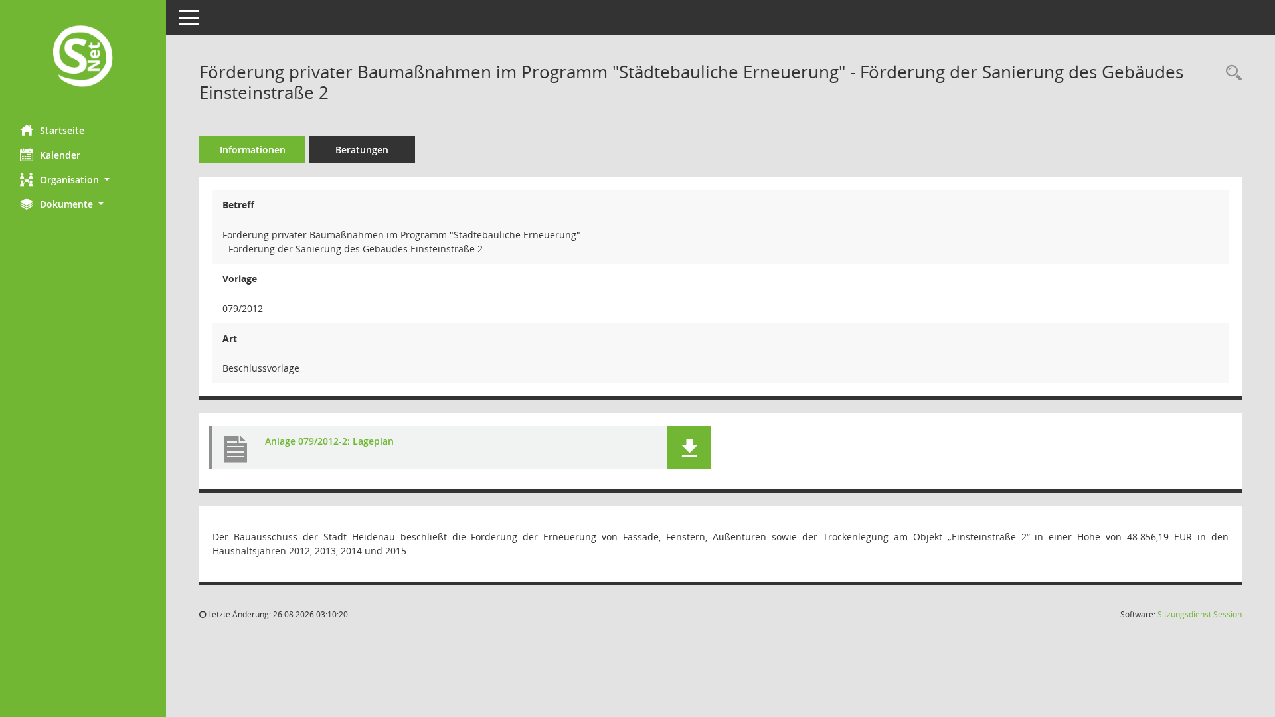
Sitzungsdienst (1199, 614)
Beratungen (361, 149)
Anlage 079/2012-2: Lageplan (329, 441)
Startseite (62, 130)
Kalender (60, 155)
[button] (83, 179)
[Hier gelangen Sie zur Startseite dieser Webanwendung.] (83, 57)
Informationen (253, 149)
